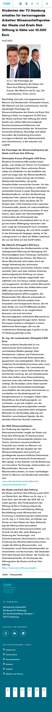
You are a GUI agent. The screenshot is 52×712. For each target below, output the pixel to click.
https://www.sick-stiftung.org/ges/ (19, 567)
